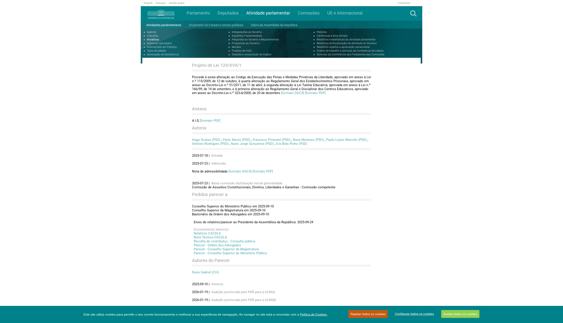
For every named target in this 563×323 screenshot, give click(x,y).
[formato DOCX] (292, 93)
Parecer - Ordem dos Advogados (216, 245)
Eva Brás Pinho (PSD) (291, 144)
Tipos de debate (156, 50)
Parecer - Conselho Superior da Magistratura (225, 249)
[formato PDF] (315, 93)
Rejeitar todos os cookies (368, 314)
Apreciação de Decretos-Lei (163, 54)
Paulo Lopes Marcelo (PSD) (346, 140)
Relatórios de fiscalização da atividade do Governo (347, 43)
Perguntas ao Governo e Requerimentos (255, 39)
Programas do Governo (246, 43)
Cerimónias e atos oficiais (332, 35)
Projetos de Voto (242, 50)
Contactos (404, 3)
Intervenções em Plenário (162, 47)
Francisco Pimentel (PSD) (271, 140)
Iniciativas (153, 39)
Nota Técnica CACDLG (209, 237)
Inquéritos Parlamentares (247, 35)
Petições (322, 32)
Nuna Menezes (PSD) (308, 140)
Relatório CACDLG (206, 233)
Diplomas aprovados (159, 43)
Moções (236, 47)
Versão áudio (177, 3)
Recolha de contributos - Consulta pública (223, 241)
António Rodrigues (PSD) (210, 144)
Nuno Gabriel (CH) (205, 272)
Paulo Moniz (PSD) (236, 140)
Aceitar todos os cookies (460, 314)
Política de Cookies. (313, 314)
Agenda (151, 32)
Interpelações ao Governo (247, 32)
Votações (152, 35)
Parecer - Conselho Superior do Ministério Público (229, 253)
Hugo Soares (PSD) (206, 140)
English (148, 3)
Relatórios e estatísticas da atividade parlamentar (346, 39)
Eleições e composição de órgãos (251, 54)
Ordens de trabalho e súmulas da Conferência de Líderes (350, 50)
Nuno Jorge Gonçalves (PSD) (252, 144)
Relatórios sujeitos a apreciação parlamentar (343, 47)
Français (160, 3)
